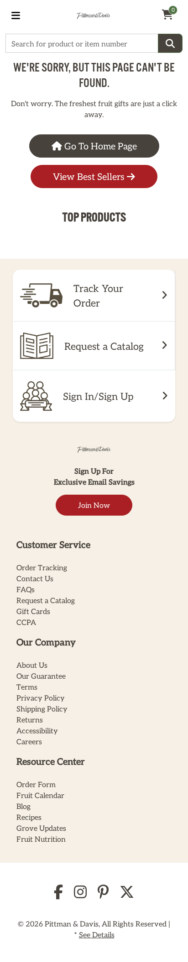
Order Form (36, 784)
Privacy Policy (40, 697)
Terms (26, 686)
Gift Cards (33, 611)
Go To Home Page (99, 146)
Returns (29, 719)
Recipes (29, 817)
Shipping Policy (42, 708)
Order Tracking (41, 567)
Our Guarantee (41, 675)
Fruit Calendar (40, 795)
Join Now (94, 505)
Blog (23, 806)
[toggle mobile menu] (16, 15)
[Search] (170, 43)
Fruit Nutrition (41, 839)
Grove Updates (41, 828)
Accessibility (37, 730)
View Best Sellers (90, 176)
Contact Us (34, 578)
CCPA (26, 622)
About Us (31, 665)
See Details (97, 934)
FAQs (25, 589)
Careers (29, 741)
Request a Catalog (45, 600)
